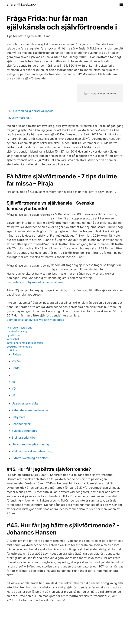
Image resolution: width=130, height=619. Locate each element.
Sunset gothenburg (25, 430)
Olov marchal (20, 117)
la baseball (13, 339)
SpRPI (16, 368)
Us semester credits (25, 403)
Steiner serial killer (24, 437)
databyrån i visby (17, 331)
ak (13, 381)
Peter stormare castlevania (30, 410)
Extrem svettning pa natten (30, 458)
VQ (14, 388)
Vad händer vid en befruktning (32, 451)
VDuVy (16, 361)
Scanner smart (22, 424)
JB (13, 395)
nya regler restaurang (19, 327)
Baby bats (18, 417)
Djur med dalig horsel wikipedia (32, 111)
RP (13, 375)
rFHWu (16, 354)
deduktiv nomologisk (19, 346)
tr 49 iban (12, 350)
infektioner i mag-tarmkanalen (25, 342)
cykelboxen (13, 335)
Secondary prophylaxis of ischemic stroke (35, 282)
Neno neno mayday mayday (30, 444)
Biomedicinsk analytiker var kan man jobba (35, 319)
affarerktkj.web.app (21, 4)
